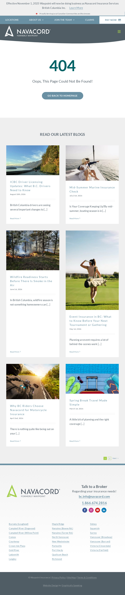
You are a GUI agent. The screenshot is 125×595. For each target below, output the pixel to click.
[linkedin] (104, 510)
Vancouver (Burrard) (100, 541)
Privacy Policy (59, 577)
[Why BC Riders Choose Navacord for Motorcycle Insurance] (32, 381)
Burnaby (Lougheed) (18, 524)
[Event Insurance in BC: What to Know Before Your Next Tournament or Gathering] (92, 270)
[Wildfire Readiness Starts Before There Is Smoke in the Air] (32, 250)
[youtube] (97, 510)
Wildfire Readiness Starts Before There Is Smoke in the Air (31, 281)
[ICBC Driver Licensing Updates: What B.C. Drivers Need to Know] (32, 160)
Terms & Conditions (87, 577)
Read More (14, 218)
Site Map (71, 577)
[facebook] (84, 510)
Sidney (93, 524)
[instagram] (91, 510)
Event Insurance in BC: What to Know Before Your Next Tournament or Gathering (91, 320)
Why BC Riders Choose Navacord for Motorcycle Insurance (28, 410)
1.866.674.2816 (94, 503)
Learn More (76, 7)
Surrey (93, 532)
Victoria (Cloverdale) (100, 546)
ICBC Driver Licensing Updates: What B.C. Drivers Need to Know (30, 186)
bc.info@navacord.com (94, 496)
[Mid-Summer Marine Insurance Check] (92, 163)
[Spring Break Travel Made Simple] (92, 379)
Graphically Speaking (72, 585)
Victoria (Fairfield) (99, 550)
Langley (12, 559)
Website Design (50, 585)
